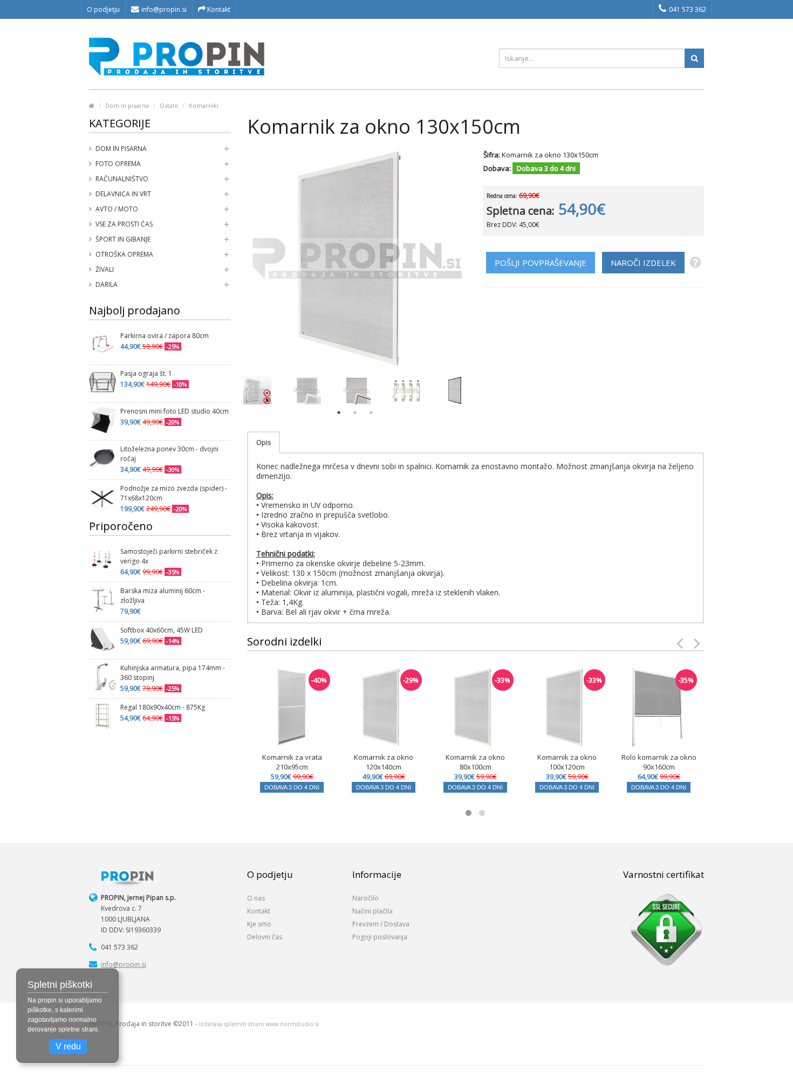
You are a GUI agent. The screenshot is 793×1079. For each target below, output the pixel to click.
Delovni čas (264, 936)
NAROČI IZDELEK (643, 262)
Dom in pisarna (127, 105)
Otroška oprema (124, 254)
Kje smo (259, 924)
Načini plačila (372, 911)
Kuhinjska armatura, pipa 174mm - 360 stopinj (172, 672)
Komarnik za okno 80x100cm (475, 762)
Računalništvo (121, 178)
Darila (106, 284)
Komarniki (203, 105)
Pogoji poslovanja (379, 936)
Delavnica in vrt (123, 193)
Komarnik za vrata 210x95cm (292, 762)
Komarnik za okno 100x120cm (567, 762)
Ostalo (169, 105)
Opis (263, 442)
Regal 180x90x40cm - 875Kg (162, 707)
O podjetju (103, 9)
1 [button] (338, 412)
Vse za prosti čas (124, 224)
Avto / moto (116, 209)
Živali (104, 269)
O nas (256, 898)
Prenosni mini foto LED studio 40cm (174, 411)
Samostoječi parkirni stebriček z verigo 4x (168, 556)
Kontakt (218, 9)
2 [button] (355, 412)
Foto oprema (118, 163)
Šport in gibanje (123, 239)
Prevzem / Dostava (380, 924)
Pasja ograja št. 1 (146, 373)
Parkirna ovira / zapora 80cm (164, 335)
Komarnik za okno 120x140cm (383, 762)
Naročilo (365, 898)
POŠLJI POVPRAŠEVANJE (540, 262)
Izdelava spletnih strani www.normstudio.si (259, 1024)
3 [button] (371, 412)
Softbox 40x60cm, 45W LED (161, 630)
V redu (68, 1046)
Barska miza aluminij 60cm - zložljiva (162, 595)
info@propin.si (164, 9)
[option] (257, 390)
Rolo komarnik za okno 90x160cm (658, 762)
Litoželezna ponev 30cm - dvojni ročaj (169, 453)
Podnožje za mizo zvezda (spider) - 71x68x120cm (173, 493)
